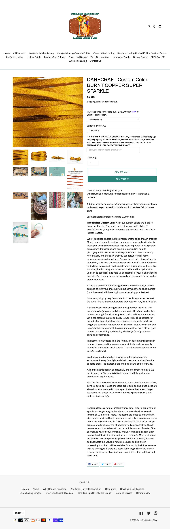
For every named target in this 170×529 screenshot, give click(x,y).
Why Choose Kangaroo (55, 489)
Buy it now (122, 179)
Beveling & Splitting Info (132, 489)
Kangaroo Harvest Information (86, 489)
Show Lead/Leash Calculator (60, 493)
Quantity (92, 157)
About (36, 489)
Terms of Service (123, 493)
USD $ (18, 513)
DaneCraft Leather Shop (147, 520)
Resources (110, 489)
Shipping (91, 102)
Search (25, 489)
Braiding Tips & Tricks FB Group (94, 493)
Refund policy (143, 493)
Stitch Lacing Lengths (31, 493)
